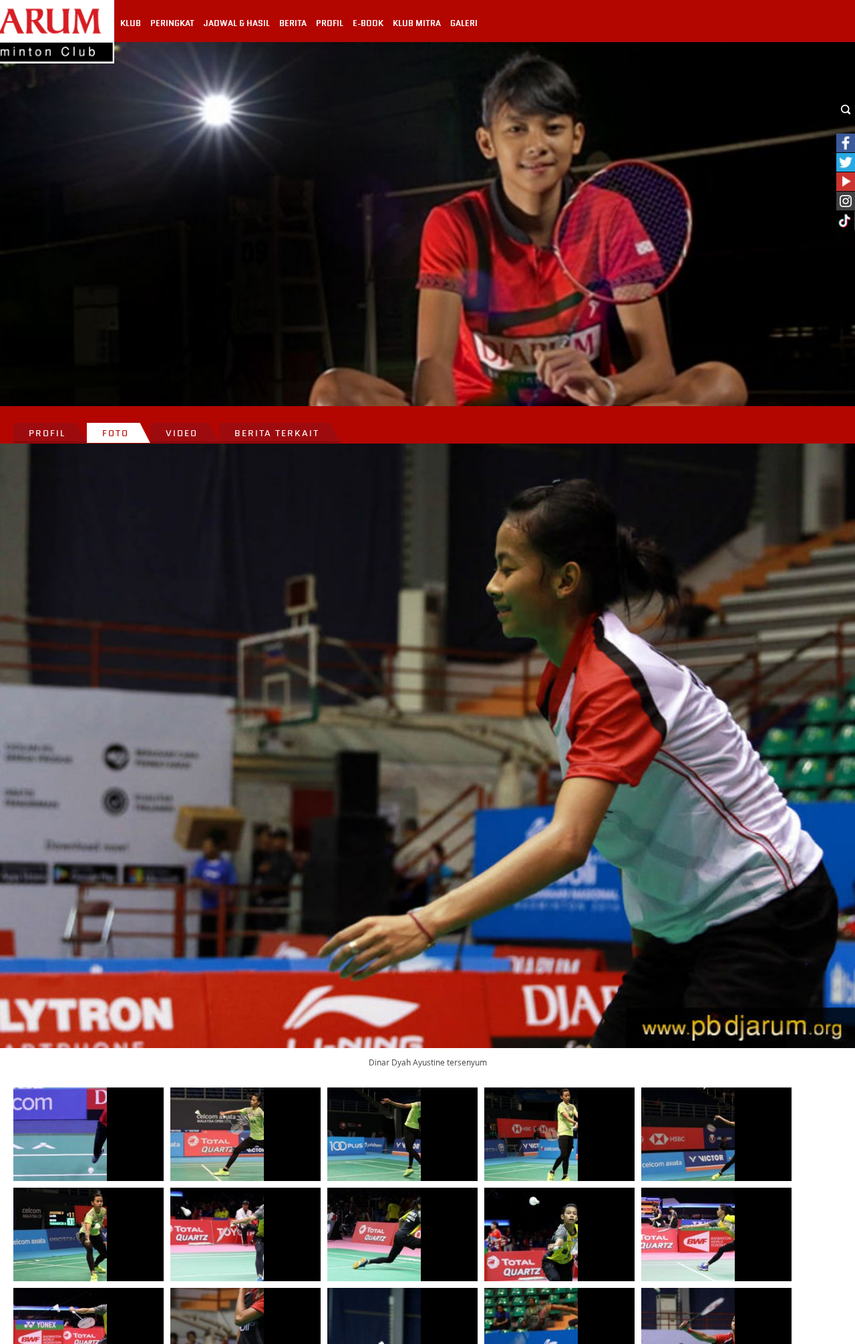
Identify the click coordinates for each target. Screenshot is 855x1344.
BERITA (293, 23)
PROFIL (329, 23)
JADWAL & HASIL (237, 23)
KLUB (130, 23)
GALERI (464, 23)
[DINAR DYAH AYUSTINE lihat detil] (60, 1134)
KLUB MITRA (417, 23)
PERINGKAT (172, 23)
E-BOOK (368, 23)
